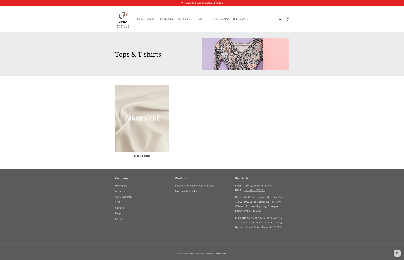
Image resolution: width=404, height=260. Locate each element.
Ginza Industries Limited (194, 253)
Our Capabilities (123, 196)
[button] (186, 19)
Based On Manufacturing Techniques (194, 185)
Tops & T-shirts (142, 156)
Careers (119, 219)
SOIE (117, 202)
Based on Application (186, 191)
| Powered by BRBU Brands (216, 253)
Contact (119, 207)
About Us (120, 191)
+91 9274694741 (254, 189)
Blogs (118, 213)
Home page (121, 185)
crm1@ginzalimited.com (258, 185)
